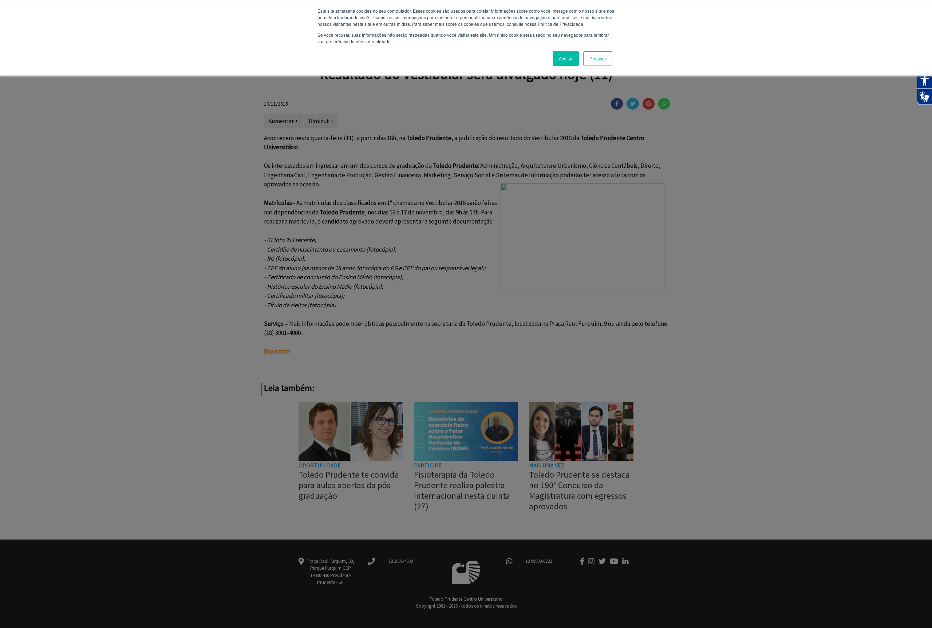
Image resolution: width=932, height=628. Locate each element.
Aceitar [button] (566, 58)
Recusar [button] (597, 58)
